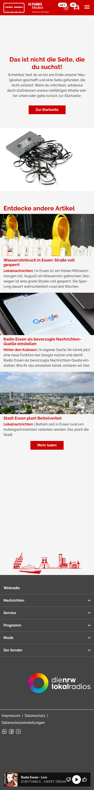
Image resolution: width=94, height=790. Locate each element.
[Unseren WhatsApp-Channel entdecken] (4, 731)
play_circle (76, 779)
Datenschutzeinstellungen (23, 723)
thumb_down (68, 779)
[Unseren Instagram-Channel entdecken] (18, 731)
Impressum (11, 716)
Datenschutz (35, 716)
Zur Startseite (47, 110)
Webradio (11, 588)
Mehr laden (47, 445)
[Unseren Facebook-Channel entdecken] (11, 731)
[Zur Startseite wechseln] (13, 8)
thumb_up (84, 779)
